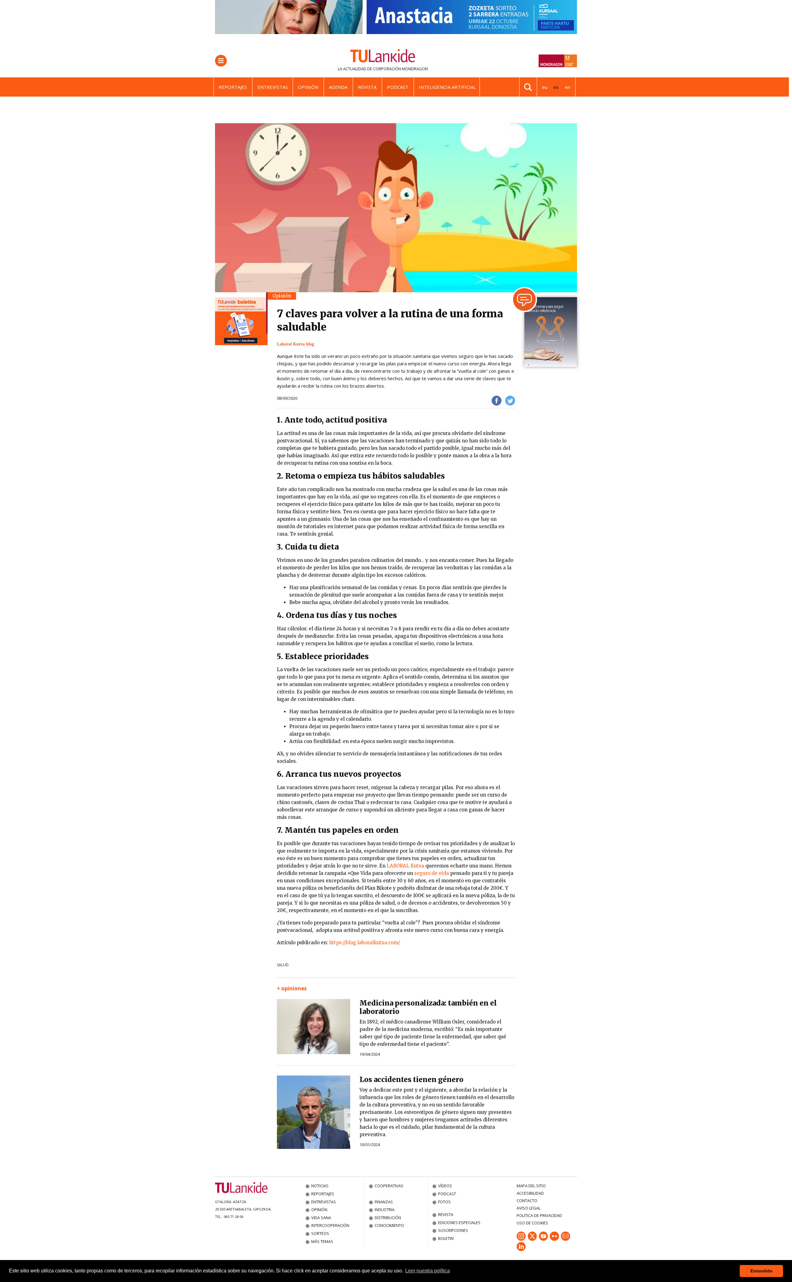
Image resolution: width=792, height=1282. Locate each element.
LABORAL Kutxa (405, 866)
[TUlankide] (383, 57)
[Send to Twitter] (510, 400)
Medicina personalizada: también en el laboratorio (428, 1007)
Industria (384, 1209)
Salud (283, 964)
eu (544, 87)
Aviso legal (528, 1208)
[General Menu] (221, 61)
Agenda (338, 87)
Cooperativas (389, 1186)
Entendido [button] (762, 1270)
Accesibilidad (530, 1193)
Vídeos (445, 1186)
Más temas (322, 1241)
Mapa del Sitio (531, 1186)
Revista (367, 87)
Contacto (527, 1200)
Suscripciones (453, 1230)
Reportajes (233, 87)
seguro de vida (431, 873)
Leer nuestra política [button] (427, 1270)
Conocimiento (389, 1225)
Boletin (446, 1238)
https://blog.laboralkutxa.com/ (364, 942)
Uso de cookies (532, 1223)
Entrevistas (272, 87)
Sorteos (320, 1233)
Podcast (397, 87)
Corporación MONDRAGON (400, 69)
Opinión (308, 87)
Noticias (320, 1186)
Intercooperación (330, 1225)
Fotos (444, 1202)
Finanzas (384, 1202)
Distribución (388, 1217)
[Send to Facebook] (496, 400)
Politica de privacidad (539, 1215)
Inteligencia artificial (447, 87)
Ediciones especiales (459, 1222)
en (567, 87)
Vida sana (321, 1217)
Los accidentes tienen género (411, 1079)
